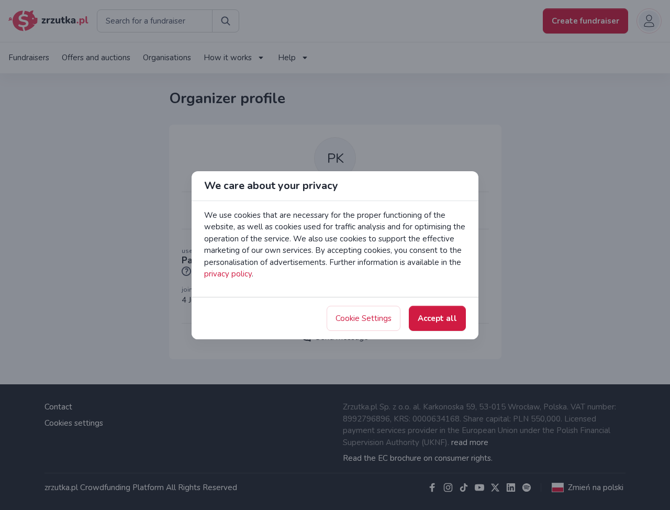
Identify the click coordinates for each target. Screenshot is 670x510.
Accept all (437, 318)
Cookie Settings (364, 318)
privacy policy (228, 274)
